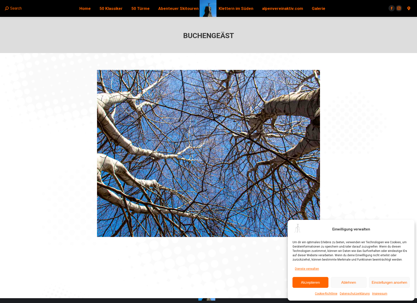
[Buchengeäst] (208, 153)
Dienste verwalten (307, 268)
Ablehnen (348, 282)
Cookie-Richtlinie (326, 293)
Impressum (379, 293)
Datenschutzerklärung (355, 293)
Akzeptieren (310, 282)
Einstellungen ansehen (389, 282)
